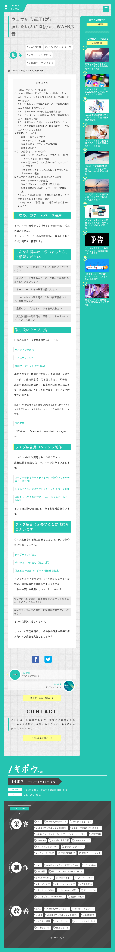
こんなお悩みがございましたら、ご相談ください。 (41, 93)
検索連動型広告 (68, 853)
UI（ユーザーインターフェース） (67, 871)
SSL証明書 (89, 915)
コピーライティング (65, 884)
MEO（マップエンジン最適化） (52, 828)
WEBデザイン (65, 878)
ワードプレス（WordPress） (51, 897)
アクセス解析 (43, 921)
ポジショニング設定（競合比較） (41, 184)
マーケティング (82, 840)
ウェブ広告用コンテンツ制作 (30, 151)
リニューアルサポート (85, 921)
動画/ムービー (77, 897)
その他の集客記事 (60, 840)
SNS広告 (29, 148)
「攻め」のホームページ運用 (30, 90)
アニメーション (85, 878)
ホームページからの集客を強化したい (40, 111)
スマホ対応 (86, 884)
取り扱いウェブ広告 (25, 133)
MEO (39, 915)
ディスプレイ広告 (33, 140)
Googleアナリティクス (58, 909)
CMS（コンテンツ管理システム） (63, 865)
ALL (39, 822)
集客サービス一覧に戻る (41, 698)
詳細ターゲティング (42, 63)
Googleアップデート (56, 822)
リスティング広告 (41, 55)
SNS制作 (41, 871)
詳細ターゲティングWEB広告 (39, 144)
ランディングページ (59, 47)
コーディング (43, 884)
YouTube (41, 840)
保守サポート (43, 928)
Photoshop (91, 865)
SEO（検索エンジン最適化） (87, 828)
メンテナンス (62, 921)
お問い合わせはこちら (41, 738)
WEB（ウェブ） (44, 878)
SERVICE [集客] (19, 70)
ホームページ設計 (69, 890)
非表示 (44, 83)
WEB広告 (36, 47)
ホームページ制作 (45, 890)
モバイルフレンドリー (47, 847)
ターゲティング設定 (34, 180)
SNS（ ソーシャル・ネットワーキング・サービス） (61, 834)
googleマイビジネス (82, 822)
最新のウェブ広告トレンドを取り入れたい (42, 122)
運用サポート (62, 928)
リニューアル (90, 890)
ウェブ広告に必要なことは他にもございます (37, 177)
